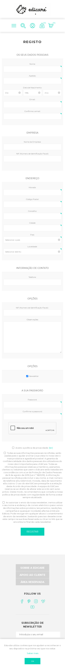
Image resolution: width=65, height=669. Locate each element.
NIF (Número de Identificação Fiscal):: (32, 308)
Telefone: (32, 277)
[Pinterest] (29, 601)
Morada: (32, 187)
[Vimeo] (43, 601)
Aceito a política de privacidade (31, 448)
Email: (32, 99)
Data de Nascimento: (32, 87)
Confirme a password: (32, 411)
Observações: (32, 319)
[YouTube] (32, 607)
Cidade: (32, 223)
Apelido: (32, 76)
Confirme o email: (32, 111)
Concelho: (32, 211)
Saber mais (32, 653)
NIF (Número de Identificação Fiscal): (32, 153)
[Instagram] (36, 601)
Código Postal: (32, 199)
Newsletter (34, 376)
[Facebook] (22, 601)
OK (32, 661)
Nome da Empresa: (32, 142)
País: (32, 235)
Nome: (32, 64)
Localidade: (32, 246)
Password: (32, 399)
